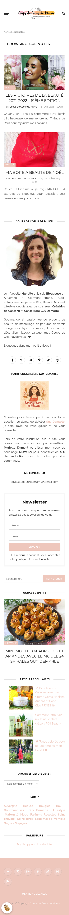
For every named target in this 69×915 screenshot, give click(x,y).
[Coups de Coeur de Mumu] (36, 13)
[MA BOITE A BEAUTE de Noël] (34, 149)
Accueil (8, 32)
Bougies (44, 806)
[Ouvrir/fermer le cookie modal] (6, 907)
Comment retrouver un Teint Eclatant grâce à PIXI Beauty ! (48, 719)
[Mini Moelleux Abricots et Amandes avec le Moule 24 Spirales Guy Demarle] (34, 622)
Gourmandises (14, 810)
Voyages (21, 823)
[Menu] (6, 13)
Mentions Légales (34, 894)
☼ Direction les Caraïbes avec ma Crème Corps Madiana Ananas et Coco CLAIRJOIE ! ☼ (50, 696)
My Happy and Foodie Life (34, 844)
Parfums (36, 814)
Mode (24, 814)
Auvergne (10, 806)
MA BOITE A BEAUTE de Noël (34, 172)
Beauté (9, 87)
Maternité (11, 814)
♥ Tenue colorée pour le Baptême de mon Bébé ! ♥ (50, 746)
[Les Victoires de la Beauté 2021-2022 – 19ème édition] (34, 72)
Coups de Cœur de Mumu (45, 903)
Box (60, 806)
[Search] (63, 13)
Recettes (50, 814)
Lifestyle (11, 643)
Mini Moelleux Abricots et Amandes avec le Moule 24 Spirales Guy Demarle (34, 656)
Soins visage (43, 819)
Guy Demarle (55, 421)
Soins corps (25, 819)
